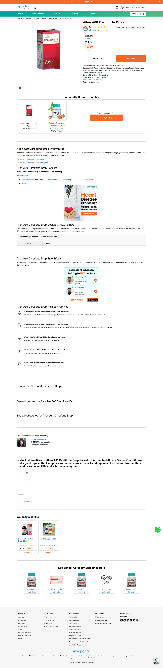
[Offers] (117, 7)
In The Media (22, 620)
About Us (21, 617)
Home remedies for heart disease (57, 179)
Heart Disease (27, 179)
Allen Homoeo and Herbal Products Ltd (109, 65)
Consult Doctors (74, 620)
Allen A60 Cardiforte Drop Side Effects (33, 162)
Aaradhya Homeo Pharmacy (98, 77)
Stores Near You (74, 629)
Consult (20, 13)
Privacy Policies (48, 617)
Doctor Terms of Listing (102, 620)
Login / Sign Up (138, 13)
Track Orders (73, 623)
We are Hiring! (22, 626)
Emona (20, 639)
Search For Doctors (75, 632)
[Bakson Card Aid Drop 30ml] (27, 529)
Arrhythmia (88, 179)
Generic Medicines (75, 626)
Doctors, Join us (99, 617)
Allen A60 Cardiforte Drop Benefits (31, 159)
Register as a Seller (75, 635)
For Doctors (99, 613)
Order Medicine (74, 617)
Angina (24, 183)
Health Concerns (37, 13)
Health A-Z (94, 13)
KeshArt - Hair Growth (24, 635)
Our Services (74, 613)
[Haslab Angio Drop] (48, 529)
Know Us (21, 613)
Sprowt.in (21, 629)
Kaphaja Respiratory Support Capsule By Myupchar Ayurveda (56, 126)
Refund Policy (48, 623)
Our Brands (58, 13)
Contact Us (21, 623)
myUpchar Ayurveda (24, 632)
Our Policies (48, 613)
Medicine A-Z (76, 13)
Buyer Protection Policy (51, 626)
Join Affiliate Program (75, 645)
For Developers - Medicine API (78, 642)
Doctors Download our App (103, 623)
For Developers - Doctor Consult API (80, 639)
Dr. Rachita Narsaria (39, 439)
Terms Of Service (49, 620)
